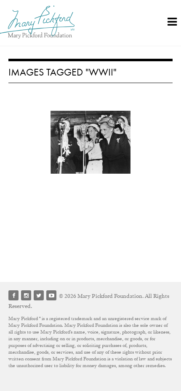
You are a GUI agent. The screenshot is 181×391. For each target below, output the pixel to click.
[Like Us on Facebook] (13, 295)
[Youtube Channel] (51, 295)
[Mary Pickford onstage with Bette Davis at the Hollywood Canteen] (90, 142)
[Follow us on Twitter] (39, 295)
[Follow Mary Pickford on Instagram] (26, 295)
